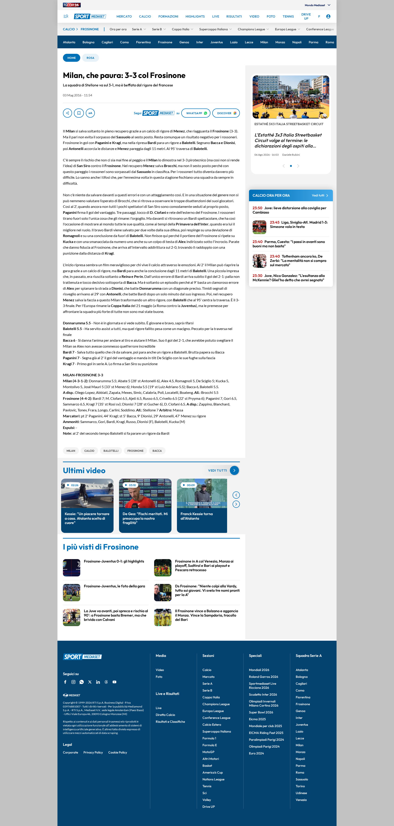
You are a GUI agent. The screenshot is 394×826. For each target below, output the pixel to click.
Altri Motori (210, 759)
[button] (71, 58)
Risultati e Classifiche (170, 722)
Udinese (301, 793)
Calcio (206, 670)
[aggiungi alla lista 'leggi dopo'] (79, 113)
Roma (300, 772)
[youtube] (114, 682)
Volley (206, 800)
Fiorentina (303, 697)
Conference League (216, 718)
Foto (159, 677)
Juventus (302, 725)
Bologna (302, 677)
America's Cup (212, 772)
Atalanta (302, 670)
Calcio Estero (211, 725)
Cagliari (301, 683)
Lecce (300, 738)
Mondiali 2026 (259, 670)
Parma (300, 766)
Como (300, 690)
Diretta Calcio (165, 715)
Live (158, 708)
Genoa (300, 711)
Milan (299, 745)
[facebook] (65, 682)
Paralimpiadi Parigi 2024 (266, 740)
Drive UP (208, 807)
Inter (299, 718)
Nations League (213, 779)
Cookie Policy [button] (117, 752)
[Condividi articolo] (67, 113)
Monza (300, 752)
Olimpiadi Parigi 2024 (264, 746)
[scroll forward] (236, 504)
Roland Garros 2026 (263, 677)
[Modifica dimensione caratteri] (90, 113)
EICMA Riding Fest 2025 (266, 733)
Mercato (208, 677)
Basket (207, 766)
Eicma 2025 (257, 719)
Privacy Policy (93, 752)
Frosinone (303, 704)
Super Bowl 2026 (261, 712)
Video (160, 670)
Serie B (207, 690)
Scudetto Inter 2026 (263, 694)
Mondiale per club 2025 (265, 726)
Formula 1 (209, 738)
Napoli (300, 759)
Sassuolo (302, 779)
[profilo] (328, 16)
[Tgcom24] (72, 5)
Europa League (213, 711)
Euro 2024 (256, 753)
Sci (204, 793)
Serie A (207, 683)
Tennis (206, 786)
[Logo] (90, 16)
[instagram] (73, 682)
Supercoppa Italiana (216, 731)
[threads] (106, 682)
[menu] (65, 16)
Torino (300, 786)
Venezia (301, 800)
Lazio (299, 731)
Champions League (216, 704)
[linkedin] (98, 682)
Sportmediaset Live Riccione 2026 (262, 685)
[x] (90, 682)
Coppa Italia (211, 697)
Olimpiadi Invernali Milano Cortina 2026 (263, 703)
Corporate (70, 752)
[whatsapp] (81, 682)
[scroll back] (236, 495)
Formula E (209, 745)
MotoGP (208, 752)
